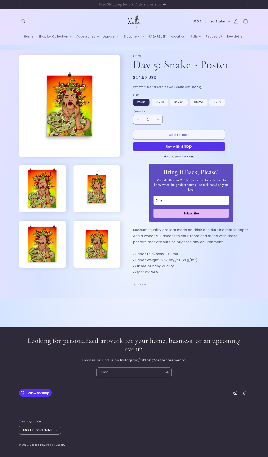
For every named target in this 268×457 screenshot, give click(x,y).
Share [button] (142, 285)
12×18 (160, 102)
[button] (23, 21)
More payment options (179, 156)
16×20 (178, 102)
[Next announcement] (247, 4)
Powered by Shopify (53, 445)
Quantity (139, 111)
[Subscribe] (166, 372)
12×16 (141, 102)
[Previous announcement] (20, 4)
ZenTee (34, 445)
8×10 (217, 102)
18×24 (198, 102)
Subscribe (191, 213)
